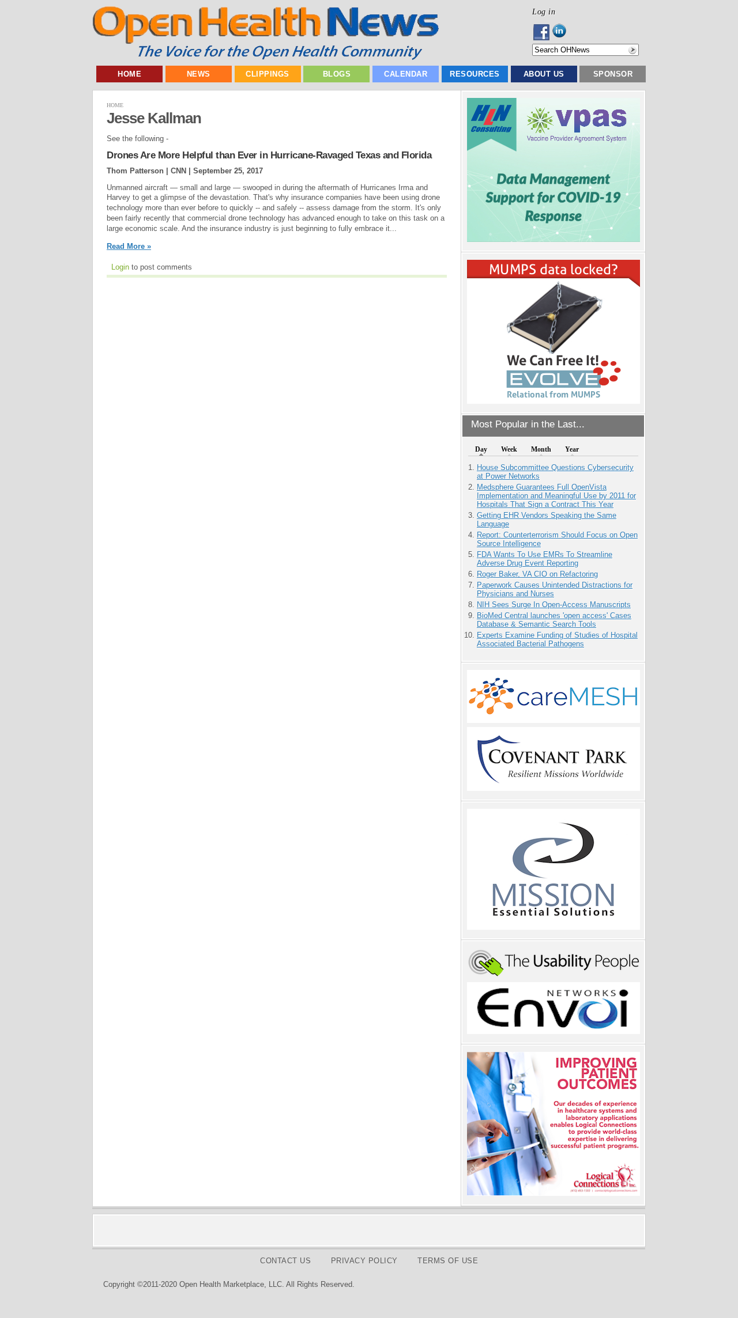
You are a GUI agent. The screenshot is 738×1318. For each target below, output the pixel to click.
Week (509, 449)
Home (129, 74)
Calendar (405, 74)
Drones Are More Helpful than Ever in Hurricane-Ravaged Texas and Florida (269, 155)
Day (481, 449)
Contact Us (285, 1260)
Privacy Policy (364, 1260)
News (198, 74)
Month (541, 449)
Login (120, 267)
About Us (544, 74)
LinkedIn (562, 32)
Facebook (542, 32)
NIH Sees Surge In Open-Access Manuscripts (554, 604)
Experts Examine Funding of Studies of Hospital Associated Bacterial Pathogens (557, 639)
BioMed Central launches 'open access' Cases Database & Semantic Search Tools (554, 619)
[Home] (265, 57)
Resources (475, 74)
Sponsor (613, 74)
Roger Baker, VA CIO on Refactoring (537, 574)
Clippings (267, 74)
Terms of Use (447, 1260)
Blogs (337, 74)
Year (572, 449)
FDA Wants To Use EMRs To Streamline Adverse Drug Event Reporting (544, 558)
